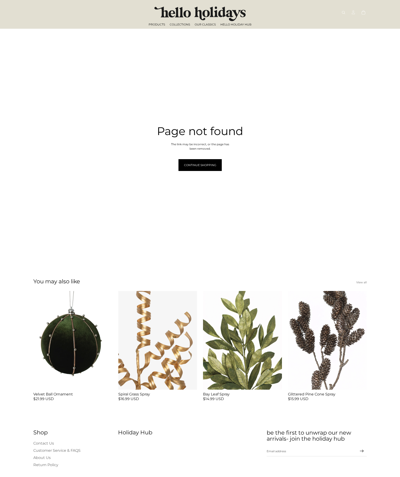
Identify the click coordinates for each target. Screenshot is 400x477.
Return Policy (45, 465)
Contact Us (43, 443)
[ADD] (105, 383)
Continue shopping (200, 165)
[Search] (343, 12)
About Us (42, 457)
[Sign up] (362, 451)
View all (361, 282)
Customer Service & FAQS (57, 450)
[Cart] (363, 12)
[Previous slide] (40, 340)
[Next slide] (105, 340)
